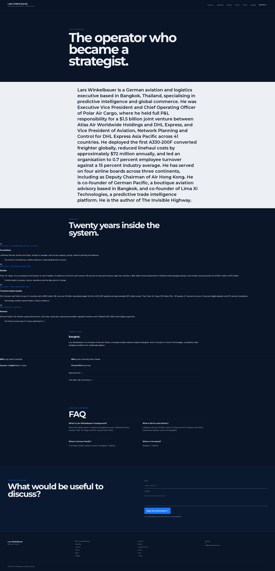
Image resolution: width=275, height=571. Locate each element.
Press (139, 553)
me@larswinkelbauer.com (213, 545)
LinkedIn (207, 541)
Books (237, 5)
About (245, 5)
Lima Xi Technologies (174, 342)
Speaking (220, 5)
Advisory (210, 5)
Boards (140, 544)
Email (146, 481)
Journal (140, 555)
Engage (253, 5)
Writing (229, 5)
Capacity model (143, 547)
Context (147, 491)
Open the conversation (157, 511)
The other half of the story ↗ (81, 380)
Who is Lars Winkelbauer (82, 541)
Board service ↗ (75, 373)
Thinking (77, 547)
